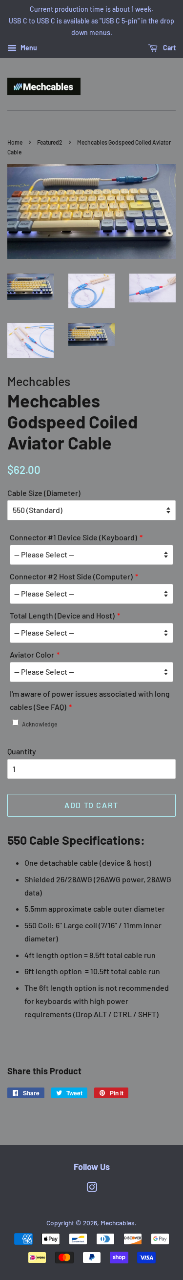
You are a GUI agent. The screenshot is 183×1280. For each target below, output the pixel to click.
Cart (169, 48)
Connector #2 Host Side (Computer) (71, 576)
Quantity (21, 751)
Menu (28, 48)
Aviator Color (32, 654)
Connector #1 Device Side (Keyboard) (73, 537)
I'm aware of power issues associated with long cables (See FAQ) (90, 700)
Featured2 (49, 142)
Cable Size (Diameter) (44, 492)
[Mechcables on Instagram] (91, 1189)
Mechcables (118, 1222)
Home (14, 142)
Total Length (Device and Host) (62, 615)
